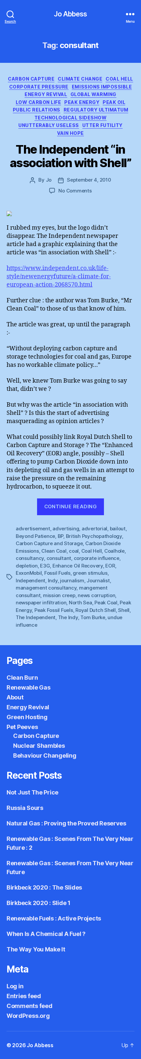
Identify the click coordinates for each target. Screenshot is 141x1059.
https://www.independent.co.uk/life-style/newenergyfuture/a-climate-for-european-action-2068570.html (59, 277)
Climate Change (80, 79)
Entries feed (24, 996)
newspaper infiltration (41, 602)
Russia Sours (25, 807)
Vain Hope (70, 133)
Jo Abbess (70, 14)
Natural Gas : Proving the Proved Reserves (66, 823)
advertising (65, 528)
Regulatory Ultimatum (96, 110)
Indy (53, 580)
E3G (45, 566)
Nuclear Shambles (39, 745)
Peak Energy (81, 102)
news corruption (96, 595)
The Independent (35, 617)
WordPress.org (28, 1015)
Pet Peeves (22, 726)
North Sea (80, 602)
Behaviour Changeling (44, 755)
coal (74, 551)
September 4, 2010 (89, 180)
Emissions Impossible (102, 86)
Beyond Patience (35, 536)
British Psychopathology (94, 536)
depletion (27, 566)
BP (61, 536)
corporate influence (96, 558)
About (15, 697)
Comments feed (29, 1005)
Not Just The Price (32, 792)
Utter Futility (102, 125)
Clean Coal (53, 551)
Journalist (98, 580)
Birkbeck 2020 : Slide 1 (38, 902)
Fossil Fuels (57, 573)
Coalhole (114, 551)
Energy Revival (46, 94)
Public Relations (36, 110)
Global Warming (93, 94)
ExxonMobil (29, 573)
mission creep (59, 595)
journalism (72, 580)
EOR (110, 566)
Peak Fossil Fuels (53, 610)
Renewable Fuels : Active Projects (54, 918)
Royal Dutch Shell (95, 610)
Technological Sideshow (70, 117)
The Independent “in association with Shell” (70, 156)
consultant (59, 558)
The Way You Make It (36, 949)
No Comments (74, 191)
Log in (15, 986)
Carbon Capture (31, 79)
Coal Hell (119, 79)
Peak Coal (105, 602)
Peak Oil (114, 102)
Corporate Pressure (39, 86)
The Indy (68, 617)
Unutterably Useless (48, 125)
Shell (124, 610)
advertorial (94, 528)
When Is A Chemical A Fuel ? (46, 933)
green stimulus (90, 573)
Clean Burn (22, 677)
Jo (49, 180)
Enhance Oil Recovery (77, 566)
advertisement (33, 528)
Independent (30, 580)
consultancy (30, 558)
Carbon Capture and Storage (49, 543)
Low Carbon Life (38, 102)
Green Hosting (27, 717)
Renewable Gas (28, 687)
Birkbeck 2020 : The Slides (44, 887)
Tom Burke (92, 617)
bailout (118, 528)
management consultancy (46, 588)
